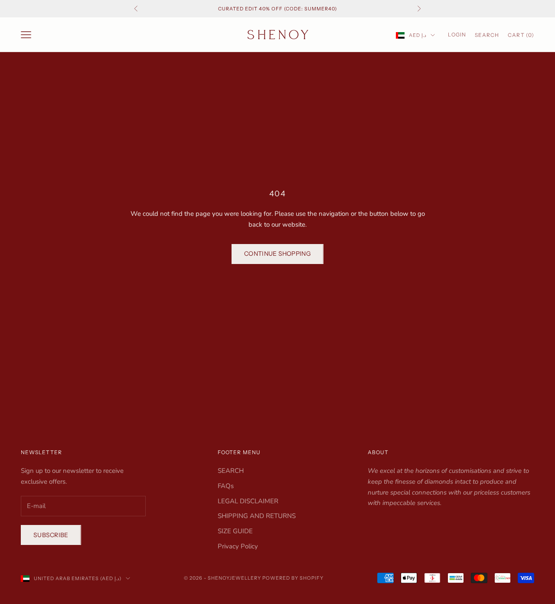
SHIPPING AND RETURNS (257, 516)
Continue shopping (277, 253)
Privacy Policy (238, 546)
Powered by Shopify (292, 578)
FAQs (226, 486)
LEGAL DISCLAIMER (248, 501)
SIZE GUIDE (235, 531)
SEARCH (231, 470)
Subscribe (51, 535)
